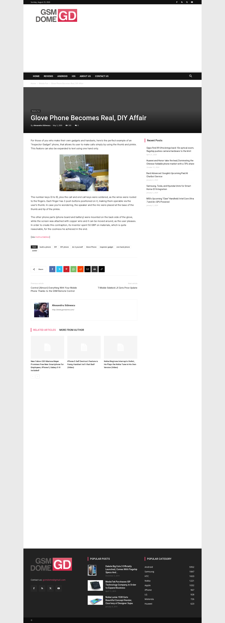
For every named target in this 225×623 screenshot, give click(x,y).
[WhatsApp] (73, 269)
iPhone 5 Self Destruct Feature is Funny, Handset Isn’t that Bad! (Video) (82, 364)
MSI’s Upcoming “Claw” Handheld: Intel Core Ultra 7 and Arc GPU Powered (170, 200)
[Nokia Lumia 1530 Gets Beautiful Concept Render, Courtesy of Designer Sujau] (95, 600)
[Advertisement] (112, 49)
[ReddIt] (80, 269)
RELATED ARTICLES (44, 329)
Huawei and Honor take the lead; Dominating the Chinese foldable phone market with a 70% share (170, 162)
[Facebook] (176, 2)
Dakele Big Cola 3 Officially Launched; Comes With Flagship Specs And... (121, 569)
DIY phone (64, 247)
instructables (42, 236)
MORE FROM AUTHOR (71, 329)
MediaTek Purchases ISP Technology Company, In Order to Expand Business (120, 584)
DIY (55, 247)
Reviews (48, 76)
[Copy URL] (102, 269)
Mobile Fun (43, 83)
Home (36, 76)
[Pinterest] (66, 269)
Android (62, 76)
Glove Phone (91, 247)
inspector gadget (106, 247)
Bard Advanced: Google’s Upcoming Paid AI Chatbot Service (167, 175)
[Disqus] (84, 424)
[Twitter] (187, 2)
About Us (85, 76)
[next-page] (37, 376)
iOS (73, 76)
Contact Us (102, 76)
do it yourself (77, 247)
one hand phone (123, 247)
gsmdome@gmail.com (54, 579)
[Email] (87, 269)
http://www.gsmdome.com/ (63, 310)
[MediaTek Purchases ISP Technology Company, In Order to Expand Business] (95, 585)
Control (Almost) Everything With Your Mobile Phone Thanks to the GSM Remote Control (54, 289)
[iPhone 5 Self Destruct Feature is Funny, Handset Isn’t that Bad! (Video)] (84, 347)
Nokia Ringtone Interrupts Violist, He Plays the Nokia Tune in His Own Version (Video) (120, 364)
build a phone (45, 247)
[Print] (95, 269)
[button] (190, 76)
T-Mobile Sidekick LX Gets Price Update (117, 287)
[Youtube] (192, 2)
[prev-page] (33, 376)
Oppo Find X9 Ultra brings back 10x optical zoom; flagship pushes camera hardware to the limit (170, 149)
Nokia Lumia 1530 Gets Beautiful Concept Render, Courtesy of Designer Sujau (119, 600)
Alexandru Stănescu (42, 125)
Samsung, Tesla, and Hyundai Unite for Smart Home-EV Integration (168, 187)
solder (34, 250)
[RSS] (182, 2)
